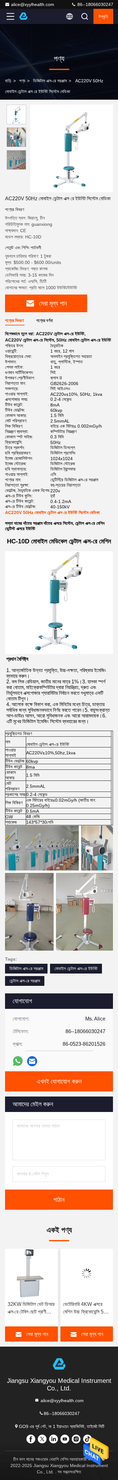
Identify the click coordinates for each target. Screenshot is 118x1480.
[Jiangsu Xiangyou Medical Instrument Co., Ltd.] (31, 16)
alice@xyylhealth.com (32, 4)
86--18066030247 (94, 4)
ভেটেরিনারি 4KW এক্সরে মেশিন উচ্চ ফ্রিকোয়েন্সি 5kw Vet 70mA (86, 1309)
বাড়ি (8, 80)
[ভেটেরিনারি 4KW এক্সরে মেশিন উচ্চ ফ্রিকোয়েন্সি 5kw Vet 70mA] (86, 1273)
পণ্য (22, 80)
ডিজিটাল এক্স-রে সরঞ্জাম (50, 80)
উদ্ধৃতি (103, 16)
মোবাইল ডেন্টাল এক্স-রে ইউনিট (76, 968)
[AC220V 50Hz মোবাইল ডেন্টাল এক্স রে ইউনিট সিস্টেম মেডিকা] (71, 148)
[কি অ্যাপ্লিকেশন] (17, 1061)
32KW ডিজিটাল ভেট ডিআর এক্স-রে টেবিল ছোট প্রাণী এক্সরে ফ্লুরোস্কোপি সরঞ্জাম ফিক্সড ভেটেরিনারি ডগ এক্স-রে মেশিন (31, 1309)
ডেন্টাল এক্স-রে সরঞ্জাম (24, 980)
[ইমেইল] (32, 1061)
